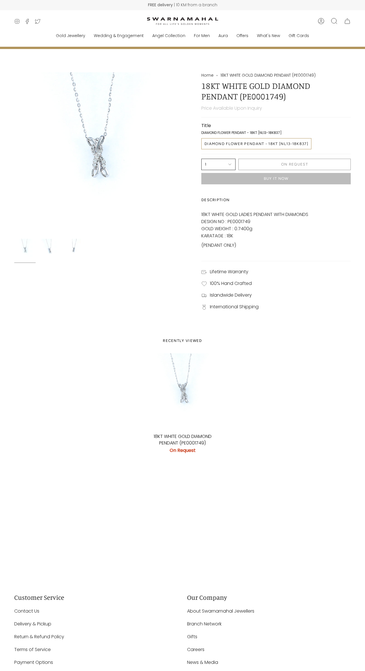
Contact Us (26, 611)
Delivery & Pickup (32, 624)
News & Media (202, 662)
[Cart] (347, 21)
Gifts (192, 636)
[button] (334, 21)
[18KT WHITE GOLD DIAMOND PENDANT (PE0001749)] (182, 392)
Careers (195, 649)
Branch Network (204, 624)
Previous (14, 154)
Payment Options (33, 662)
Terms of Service (32, 649)
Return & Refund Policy (39, 636)
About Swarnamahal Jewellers (220, 611)
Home (207, 75)
